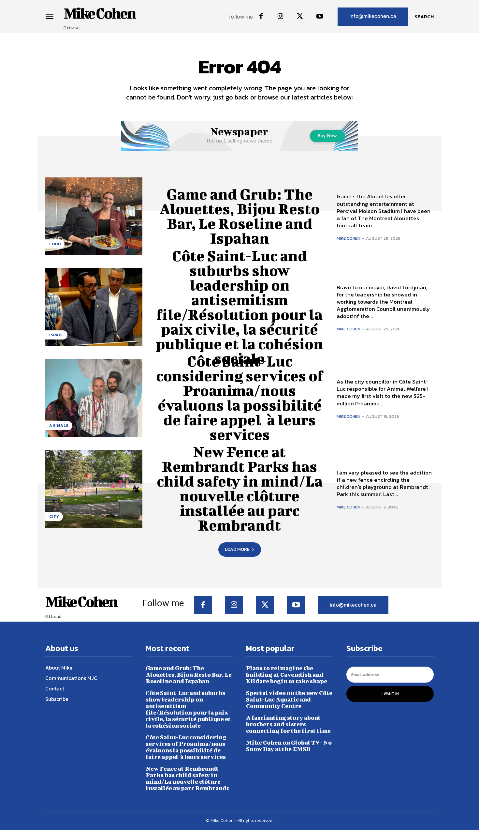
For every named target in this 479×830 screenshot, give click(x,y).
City (54, 517)
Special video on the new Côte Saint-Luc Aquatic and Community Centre (289, 699)
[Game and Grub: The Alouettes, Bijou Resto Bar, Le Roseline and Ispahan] (93, 216)
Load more (237, 549)
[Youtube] (320, 16)
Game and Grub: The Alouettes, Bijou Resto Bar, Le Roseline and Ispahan (239, 216)
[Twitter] (300, 16)
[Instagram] (280, 16)
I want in (390, 694)
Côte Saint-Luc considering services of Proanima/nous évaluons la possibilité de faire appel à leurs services (239, 398)
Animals (58, 426)
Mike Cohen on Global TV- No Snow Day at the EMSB (289, 745)
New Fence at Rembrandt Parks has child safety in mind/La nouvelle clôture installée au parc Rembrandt (240, 488)
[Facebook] (261, 16)
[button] (424, 16)
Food (55, 244)
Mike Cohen (348, 238)
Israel (56, 335)
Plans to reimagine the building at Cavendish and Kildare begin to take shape (286, 675)
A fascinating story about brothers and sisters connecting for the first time (288, 724)
